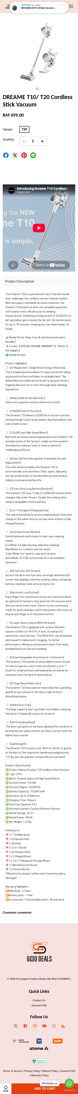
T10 (24, 129)
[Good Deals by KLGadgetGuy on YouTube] (44, 1027)
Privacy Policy (32, 1070)
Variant (7, 129)
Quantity (8, 139)
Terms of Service (12, 1070)
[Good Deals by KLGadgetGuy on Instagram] (34, 1027)
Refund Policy (50, 1070)
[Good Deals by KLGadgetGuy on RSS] (63, 1027)
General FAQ (39, 1005)
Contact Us (39, 1000)
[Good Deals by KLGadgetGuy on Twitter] (15, 1027)
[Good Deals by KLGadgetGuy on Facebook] (25, 1027)
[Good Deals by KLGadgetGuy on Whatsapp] (54, 1027)
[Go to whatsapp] (69, 1083)
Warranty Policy (40, 1075)
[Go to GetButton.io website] (69, 1090)
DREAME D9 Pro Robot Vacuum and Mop (39, 8)
